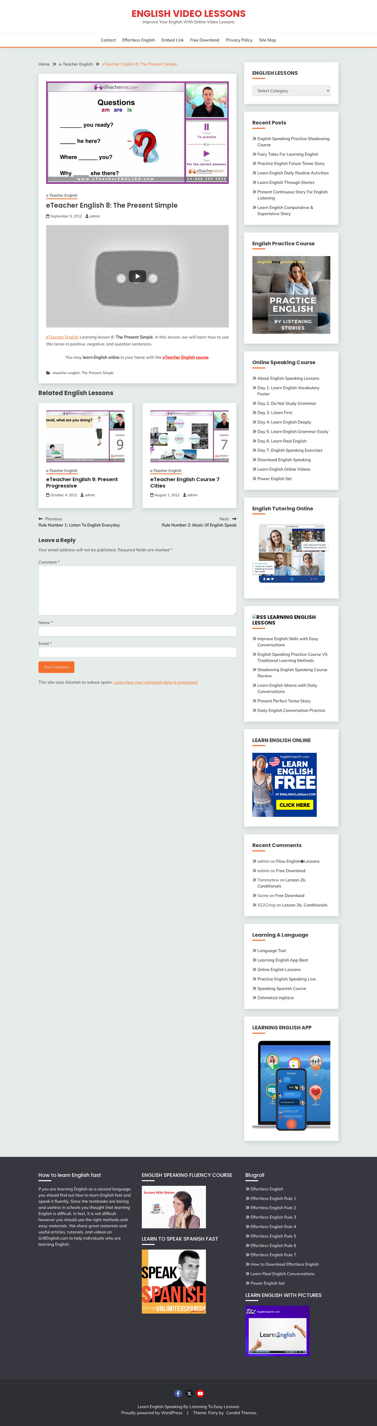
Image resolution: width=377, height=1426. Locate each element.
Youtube (200, 1393)
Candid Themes (241, 1412)
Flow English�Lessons (298, 861)
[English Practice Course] (291, 332)
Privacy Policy (239, 40)
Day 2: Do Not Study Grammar (286, 403)
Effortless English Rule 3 (273, 1217)
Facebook (178, 1393)
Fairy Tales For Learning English (287, 154)
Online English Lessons (279, 969)
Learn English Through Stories (285, 182)
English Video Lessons (189, 13)
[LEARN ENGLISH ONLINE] (284, 815)
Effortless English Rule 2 (273, 1207)
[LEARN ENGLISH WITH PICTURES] (277, 1354)
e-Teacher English (61, 195)
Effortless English (138, 40)
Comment (49, 562)
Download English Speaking (284, 459)
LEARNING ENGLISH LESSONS (284, 620)
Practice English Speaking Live (286, 978)
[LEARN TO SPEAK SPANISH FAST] (174, 1312)
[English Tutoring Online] (291, 587)
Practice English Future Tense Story (291, 163)
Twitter (189, 1393)
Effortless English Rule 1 (273, 1198)
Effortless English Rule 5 (273, 1236)
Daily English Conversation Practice (291, 710)
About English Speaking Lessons (288, 378)
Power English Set (274, 478)
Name (45, 622)
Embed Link (173, 40)
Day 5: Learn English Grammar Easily (293, 431)
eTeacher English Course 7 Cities (185, 482)
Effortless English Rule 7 (273, 1254)
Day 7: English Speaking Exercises (290, 450)
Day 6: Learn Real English (281, 440)
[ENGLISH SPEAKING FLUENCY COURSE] (174, 1226)
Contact (108, 40)
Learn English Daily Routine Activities (293, 172)
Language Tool (271, 950)
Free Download (204, 40)
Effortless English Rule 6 (273, 1245)
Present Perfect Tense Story (284, 700)
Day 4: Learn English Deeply (284, 422)
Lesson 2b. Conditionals (305, 904)
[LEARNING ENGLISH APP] (291, 1129)
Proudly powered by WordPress (152, 1412)
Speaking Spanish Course (281, 988)
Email (45, 643)
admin (95, 216)
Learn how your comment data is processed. (156, 682)
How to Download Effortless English (285, 1264)
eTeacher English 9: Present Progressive (82, 482)
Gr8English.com (53, 1238)
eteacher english (66, 373)
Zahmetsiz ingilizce (275, 997)
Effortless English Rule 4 (273, 1226)
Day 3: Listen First (274, 412)
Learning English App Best (282, 960)
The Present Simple (98, 373)
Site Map (267, 40)
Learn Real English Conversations (282, 1273)
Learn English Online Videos (283, 469)
